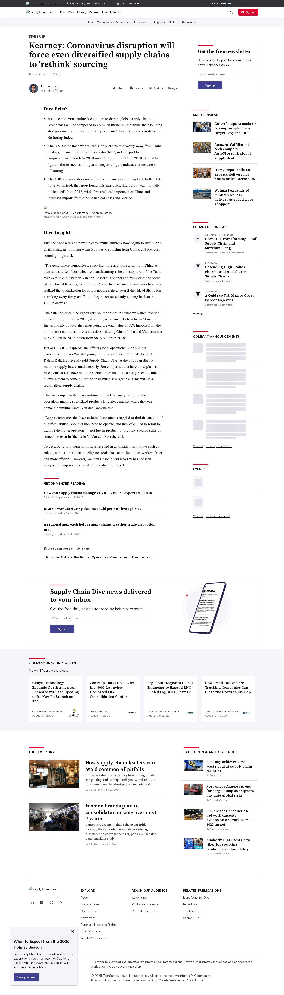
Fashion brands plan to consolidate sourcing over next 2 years (120, 812)
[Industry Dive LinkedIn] (32, 903)
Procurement (142, 22)
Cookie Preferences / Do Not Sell (181, 980)
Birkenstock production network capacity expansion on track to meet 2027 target (230, 817)
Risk (90, 22)
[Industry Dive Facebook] (42, 903)
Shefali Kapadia (56, 497)
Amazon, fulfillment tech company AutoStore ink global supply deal (232, 151)
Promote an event (218, 516)
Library (82, 12)
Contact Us (88, 911)
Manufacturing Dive (80, 3)
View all (198, 314)
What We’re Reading (94, 938)
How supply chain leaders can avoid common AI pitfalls (120, 766)
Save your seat (26, 977)
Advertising (139, 897)
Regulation (189, 22)
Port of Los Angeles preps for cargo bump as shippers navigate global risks (230, 791)
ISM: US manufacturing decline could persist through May (92, 508)
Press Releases (112, 12)
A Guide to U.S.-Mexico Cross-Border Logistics (230, 297)
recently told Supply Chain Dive (93, 360)
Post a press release (219, 446)
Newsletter (88, 918)
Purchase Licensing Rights (98, 924)
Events (94, 12)
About (85, 897)
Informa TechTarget (158, 962)
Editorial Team (90, 904)
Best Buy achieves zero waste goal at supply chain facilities (229, 766)
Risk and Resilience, (76, 557)
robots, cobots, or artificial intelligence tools (76, 452)
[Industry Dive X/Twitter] (51, 903)
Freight (173, 22)
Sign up (251, 12)
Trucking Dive (117, 3)
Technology (104, 22)
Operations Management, (111, 557)
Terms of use (121, 980)
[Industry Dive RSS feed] (61, 903)
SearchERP (133, 3)
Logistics (160, 22)
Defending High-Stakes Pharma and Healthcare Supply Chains (225, 271)
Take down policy (144, 980)
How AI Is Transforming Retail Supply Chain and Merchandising (231, 243)
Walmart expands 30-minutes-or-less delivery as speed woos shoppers (234, 197)
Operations (123, 22)
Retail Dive (100, 3)
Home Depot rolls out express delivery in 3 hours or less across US (234, 174)
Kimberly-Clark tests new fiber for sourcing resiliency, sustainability (228, 844)
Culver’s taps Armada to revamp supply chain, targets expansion (235, 128)
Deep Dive (67, 12)
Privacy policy (100, 980)
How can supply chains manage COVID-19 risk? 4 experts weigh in (98, 492)
